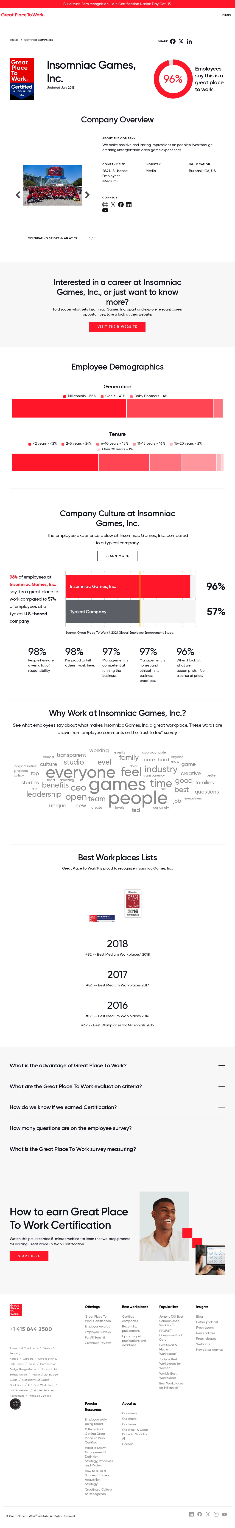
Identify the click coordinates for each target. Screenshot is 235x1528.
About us (129, 1403)
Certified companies (130, 1319)
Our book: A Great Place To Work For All (135, 1434)
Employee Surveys (97, 1332)
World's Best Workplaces (167, 1376)
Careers (28, 1358)
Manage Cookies (40, 1395)
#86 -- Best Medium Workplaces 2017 (117, 985)
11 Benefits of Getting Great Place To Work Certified (95, 1435)
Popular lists (168, 1307)
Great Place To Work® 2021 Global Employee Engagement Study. (125, 632)
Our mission (130, 1413)
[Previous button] (17, 194)
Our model (129, 1419)
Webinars (203, 1344)
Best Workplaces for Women (170, 1363)
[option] (52, 194)
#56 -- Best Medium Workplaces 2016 (117, 1016)
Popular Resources (93, 1406)
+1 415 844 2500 (31, 1329)
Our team (129, 1424)
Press (31, 1364)
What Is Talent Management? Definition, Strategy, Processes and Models (99, 1456)
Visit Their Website (117, 327)
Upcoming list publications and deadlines (134, 1340)
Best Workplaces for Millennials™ (171, 1385)
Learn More (117, 556)
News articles (205, 1333)
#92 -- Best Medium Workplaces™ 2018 (117, 954)
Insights (202, 1307)
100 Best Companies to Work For (171, 1321)
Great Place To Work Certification (98, 1319)
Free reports (204, 1327)
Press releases (206, 1338)
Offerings (92, 1307)
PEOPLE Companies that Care (170, 1335)
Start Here (29, 1256)
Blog (199, 1316)
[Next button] (87, 194)
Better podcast (207, 1322)
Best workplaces (135, 1307)
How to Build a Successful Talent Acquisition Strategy (97, 1477)
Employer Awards (97, 1326)
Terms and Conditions (24, 1348)
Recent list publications (131, 1329)
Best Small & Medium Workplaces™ (168, 1349)
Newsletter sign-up (209, 1349)
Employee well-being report (96, 1422)
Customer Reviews (98, 1343)
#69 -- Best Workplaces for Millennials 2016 (117, 1025)
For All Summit (95, 1337)
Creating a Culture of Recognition (98, 1492)
